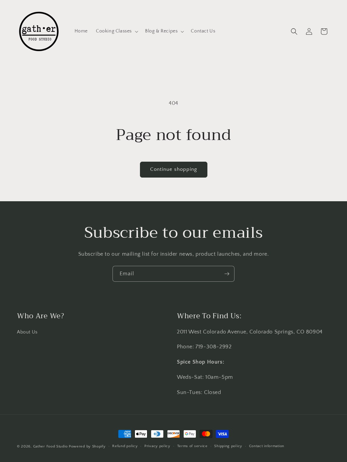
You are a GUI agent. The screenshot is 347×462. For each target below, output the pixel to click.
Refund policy (125, 446)
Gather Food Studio (50, 446)
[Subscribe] (226, 274)
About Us (27, 332)
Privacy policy (157, 446)
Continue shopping (173, 169)
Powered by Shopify (87, 446)
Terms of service (192, 446)
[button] (116, 31)
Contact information (266, 446)
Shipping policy (228, 446)
